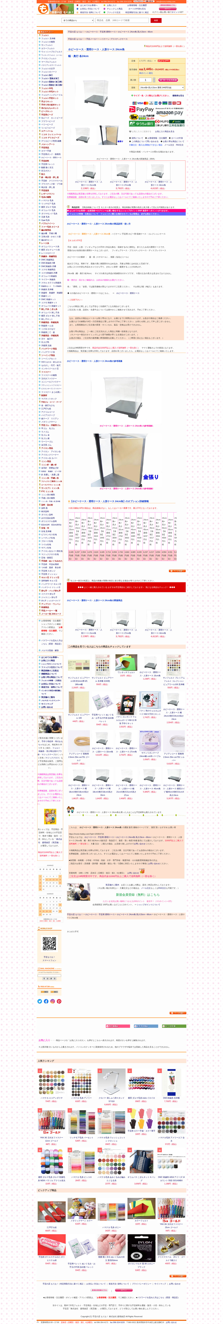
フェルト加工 (47, 75)
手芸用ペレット (48, 164)
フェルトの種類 (48, 42)
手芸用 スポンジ (48, 571)
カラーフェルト (48, 48)
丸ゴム (52, 428)
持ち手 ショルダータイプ (50, 601)
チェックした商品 (114, 9)
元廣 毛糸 (45, 217)
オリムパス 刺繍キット (51, 306)
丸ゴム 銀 (45, 438)
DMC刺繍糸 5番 (48, 263)
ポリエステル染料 (49, 521)
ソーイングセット (49, 359)
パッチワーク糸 (48, 352)
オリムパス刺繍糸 (49, 276)
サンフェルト (47, 45)
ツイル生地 (46, 544)
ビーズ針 (58, 471)
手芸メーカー (92, 39)
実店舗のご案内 (48, 697)
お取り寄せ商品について (52, 677)
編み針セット (47, 240)
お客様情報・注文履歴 (137, 5)
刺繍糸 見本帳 (47, 289)
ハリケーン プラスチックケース (114, 39)
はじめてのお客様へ (89, 5)
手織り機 (53, 233)
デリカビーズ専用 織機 (51, 141)
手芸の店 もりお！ (76, 39)
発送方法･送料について (90, 12)
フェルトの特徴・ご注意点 (51, 680)
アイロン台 (56, 451)
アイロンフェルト (49, 58)
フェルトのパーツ (49, 72)
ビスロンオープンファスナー (51, 389)
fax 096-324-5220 (117, 1322)
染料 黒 (44, 508)
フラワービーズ (48, 121)
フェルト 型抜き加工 (50, 78)
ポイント (175, 12)
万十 (43, 339)
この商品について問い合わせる (145, 141)
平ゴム (44, 428)
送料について (137, 138)
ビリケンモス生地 (49, 534)
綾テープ (45, 418)
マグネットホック (49, 399)
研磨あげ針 (54, 468)
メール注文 (169, 145)
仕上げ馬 (45, 342)
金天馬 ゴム (46, 445)
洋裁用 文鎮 (46, 345)
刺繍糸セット (46, 286)
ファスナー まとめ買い (51, 392)
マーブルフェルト (49, 62)
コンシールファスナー (51, 382)
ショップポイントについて (51, 664)
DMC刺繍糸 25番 (48, 266)
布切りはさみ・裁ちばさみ (51, 362)
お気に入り (112, 5)
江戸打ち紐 (46, 408)
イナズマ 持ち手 (48, 594)
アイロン (45, 451)
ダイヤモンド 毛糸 (49, 213)
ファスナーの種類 (49, 375)
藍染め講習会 (56, 525)
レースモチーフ (48, 253)
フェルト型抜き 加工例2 (51, 85)
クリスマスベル (56, 181)
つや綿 (44, 567)
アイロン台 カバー (49, 458)
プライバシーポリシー (141, 1284)
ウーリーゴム (47, 441)
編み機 (44, 233)
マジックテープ (48, 754)
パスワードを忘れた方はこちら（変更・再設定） (158, 1297)
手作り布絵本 (47, 741)
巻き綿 (58, 567)
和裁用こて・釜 (48, 332)
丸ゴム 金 (45, 435)
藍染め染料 (45, 525)
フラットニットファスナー (51, 385)
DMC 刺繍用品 (47, 260)
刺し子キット (47, 319)
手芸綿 (44, 564)
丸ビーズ (45, 118)
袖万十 (50, 339)
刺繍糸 (41, 751)
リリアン (55, 418)
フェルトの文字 (48, 68)
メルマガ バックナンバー (50, 700)
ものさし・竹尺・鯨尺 (51, 365)
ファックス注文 (114, 12)
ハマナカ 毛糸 (47, 200)
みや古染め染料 (48, 518)
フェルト (56, 748)
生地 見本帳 (46, 531)
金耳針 (44, 468)
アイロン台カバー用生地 (52, 551)
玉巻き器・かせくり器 (51, 236)
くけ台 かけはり (48, 329)
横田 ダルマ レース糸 (50, 250)
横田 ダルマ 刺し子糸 (50, 316)
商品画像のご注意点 (50, 670)
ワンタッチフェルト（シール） (52, 55)
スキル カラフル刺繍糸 (51, 283)
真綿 (51, 567)
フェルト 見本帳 (48, 38)
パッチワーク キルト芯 (51, 584)
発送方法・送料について (52, 687)
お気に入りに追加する (141, 131)
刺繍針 (50, 471)
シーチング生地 (48, 538)
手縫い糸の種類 (48, 498)
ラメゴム (45, 432)
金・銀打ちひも (48, 405)
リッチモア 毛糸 (48, 204)
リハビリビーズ (48, 128)
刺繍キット (46, 296)
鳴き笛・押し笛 (48, 187)
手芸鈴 (44, 181)
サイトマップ (47, 704)
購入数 (133, 80)
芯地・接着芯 (47, 558)
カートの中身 (177, 138)
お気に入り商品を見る (164, 131)
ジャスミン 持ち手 (49, 597)
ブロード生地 (47, 541)
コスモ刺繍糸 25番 (49, 273)
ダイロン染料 (47, 515)
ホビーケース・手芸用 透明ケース (99, 837)
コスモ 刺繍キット (49, 302)
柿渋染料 (45, 511)
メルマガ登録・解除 (50, 650)
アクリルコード (48, 412)
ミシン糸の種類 (48, 495)
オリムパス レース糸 (50, 246)
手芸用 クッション (49, 574)
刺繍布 (44, 293)
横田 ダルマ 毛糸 (48, 207)
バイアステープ (48, 415)
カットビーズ (57, 118)
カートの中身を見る (137, 9)
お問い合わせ (47, 707)
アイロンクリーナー (50, 455)
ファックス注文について (52, 667)
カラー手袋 (46, 151)
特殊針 (43, 471)
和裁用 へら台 (47, 326)
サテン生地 (46, 548)
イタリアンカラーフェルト (51, 65)
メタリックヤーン (49, 422)
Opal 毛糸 (45, 220)
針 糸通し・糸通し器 (50, 474)
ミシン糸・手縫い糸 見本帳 (50, 501)
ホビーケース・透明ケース (51, 157)
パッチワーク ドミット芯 (50, 587)
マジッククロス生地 (50, 554)
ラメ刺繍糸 (57, 286)
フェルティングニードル (52, 95)
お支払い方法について (89, 9)
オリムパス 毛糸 (48, 210)
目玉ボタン (46, 171)
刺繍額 (60, 293)
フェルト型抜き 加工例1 (51, 82)
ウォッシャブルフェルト (52, 52)
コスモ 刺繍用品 (48, 269)
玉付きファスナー (49, 378)
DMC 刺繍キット (48, 299)
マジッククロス (52, 758)
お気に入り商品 (48, 660)
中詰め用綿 (54, 564)
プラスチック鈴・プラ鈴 (52, 184)
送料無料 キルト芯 (49, 581)
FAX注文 (180, 145)
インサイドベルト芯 (50, 368)
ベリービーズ (47, 124)
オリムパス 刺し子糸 (50, 312)
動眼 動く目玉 (47, 167)
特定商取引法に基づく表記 (137, 12)
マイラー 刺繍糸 (48, 279)
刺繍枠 (52, 293)
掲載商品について (49, 674)
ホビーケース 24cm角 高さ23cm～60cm (133, 837)
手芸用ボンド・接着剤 (51, 154)
